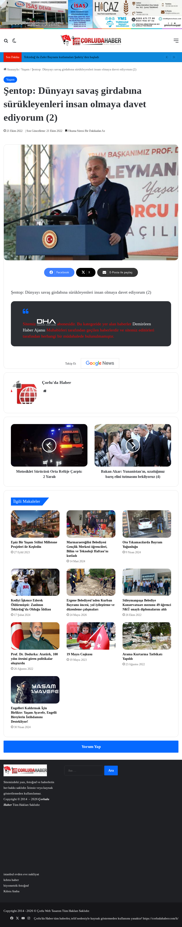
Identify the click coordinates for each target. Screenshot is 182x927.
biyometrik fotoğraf (16, 885)
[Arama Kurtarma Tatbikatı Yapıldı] (147, 636)
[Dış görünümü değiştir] (14, 42)
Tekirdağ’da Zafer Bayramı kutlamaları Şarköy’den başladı (61, 57)
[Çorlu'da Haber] (91, 40)
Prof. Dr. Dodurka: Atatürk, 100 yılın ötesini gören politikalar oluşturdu (34, 658)
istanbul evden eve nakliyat (21, 874)
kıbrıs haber (11, 880)
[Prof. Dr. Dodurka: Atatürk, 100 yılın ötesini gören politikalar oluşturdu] (35, 636)
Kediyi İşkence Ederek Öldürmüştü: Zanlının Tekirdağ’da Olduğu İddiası (31, 605)
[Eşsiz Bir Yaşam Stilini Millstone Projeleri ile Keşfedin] (35, 524)
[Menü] (176, 42)
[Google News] (100, 363)
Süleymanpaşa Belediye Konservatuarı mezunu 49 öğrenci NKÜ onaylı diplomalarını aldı (147, 605)
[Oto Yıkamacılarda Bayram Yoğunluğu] (147, 524)
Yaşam (25, 69)
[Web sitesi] (45, 391)
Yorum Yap (91, 746)
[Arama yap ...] (6, 42)
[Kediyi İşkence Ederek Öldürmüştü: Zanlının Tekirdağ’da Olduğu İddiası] (35, 582)
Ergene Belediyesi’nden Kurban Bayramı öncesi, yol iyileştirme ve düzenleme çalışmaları (90, 605)
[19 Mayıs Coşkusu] (91, 636)
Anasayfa (12, 69)
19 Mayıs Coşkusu (79, 654)
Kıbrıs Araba (11, 891)
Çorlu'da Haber (56, 382)
